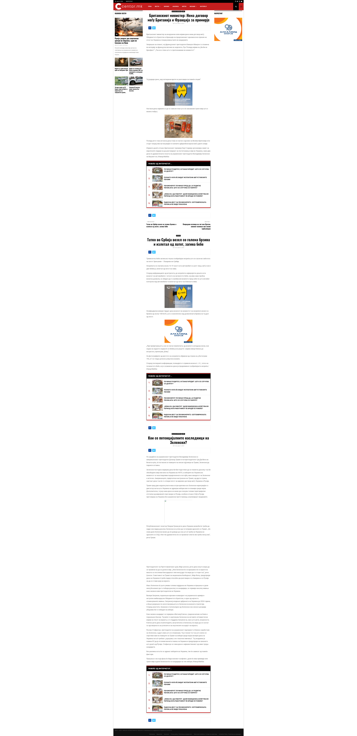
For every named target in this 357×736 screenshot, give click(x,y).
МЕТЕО (184, 6)
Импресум (152, 734)
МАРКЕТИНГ (129, 1)
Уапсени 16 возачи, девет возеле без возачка (134, 89)
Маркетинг (159, 734)
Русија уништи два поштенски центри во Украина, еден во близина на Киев (127, 40)
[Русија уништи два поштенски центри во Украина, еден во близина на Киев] (129, 27)
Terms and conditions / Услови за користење (205, 734)
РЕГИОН (178, 235)
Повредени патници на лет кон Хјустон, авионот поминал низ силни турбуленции (197, 226)
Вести (157, 6)
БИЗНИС (166, 6)
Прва (150, 6)
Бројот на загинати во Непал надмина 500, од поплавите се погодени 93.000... (136, 71)
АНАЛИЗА (176, 6)
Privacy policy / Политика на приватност (181, 734)
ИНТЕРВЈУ (203, 6)
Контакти (166, 734)
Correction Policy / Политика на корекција (230, 734)
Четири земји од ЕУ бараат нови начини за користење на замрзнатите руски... (121, 89)
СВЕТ (183, 11)
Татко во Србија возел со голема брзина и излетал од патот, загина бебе (161, 225)
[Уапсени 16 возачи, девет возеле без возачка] (136, 81)
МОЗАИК (192, 6)
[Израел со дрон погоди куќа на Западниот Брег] (121, 62)
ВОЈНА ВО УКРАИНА (176, 11)
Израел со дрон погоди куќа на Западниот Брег (121, 69)
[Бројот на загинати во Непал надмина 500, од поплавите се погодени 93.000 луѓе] (136, 62)
